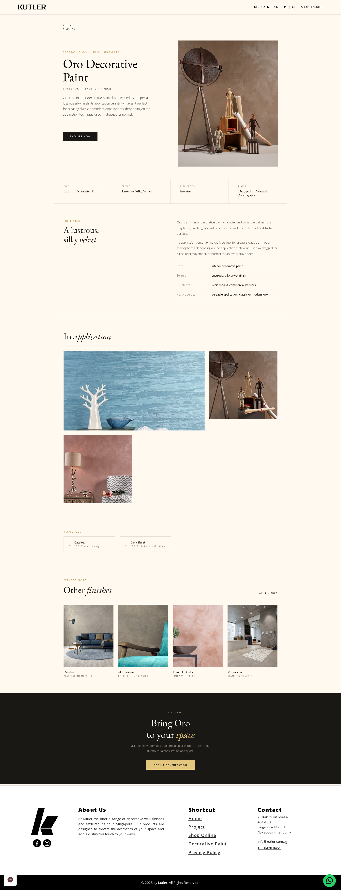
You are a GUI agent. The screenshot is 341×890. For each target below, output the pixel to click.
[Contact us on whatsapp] (329, 881)
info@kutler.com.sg (272, 841)
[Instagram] (47, 843)
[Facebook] (37, 843)
